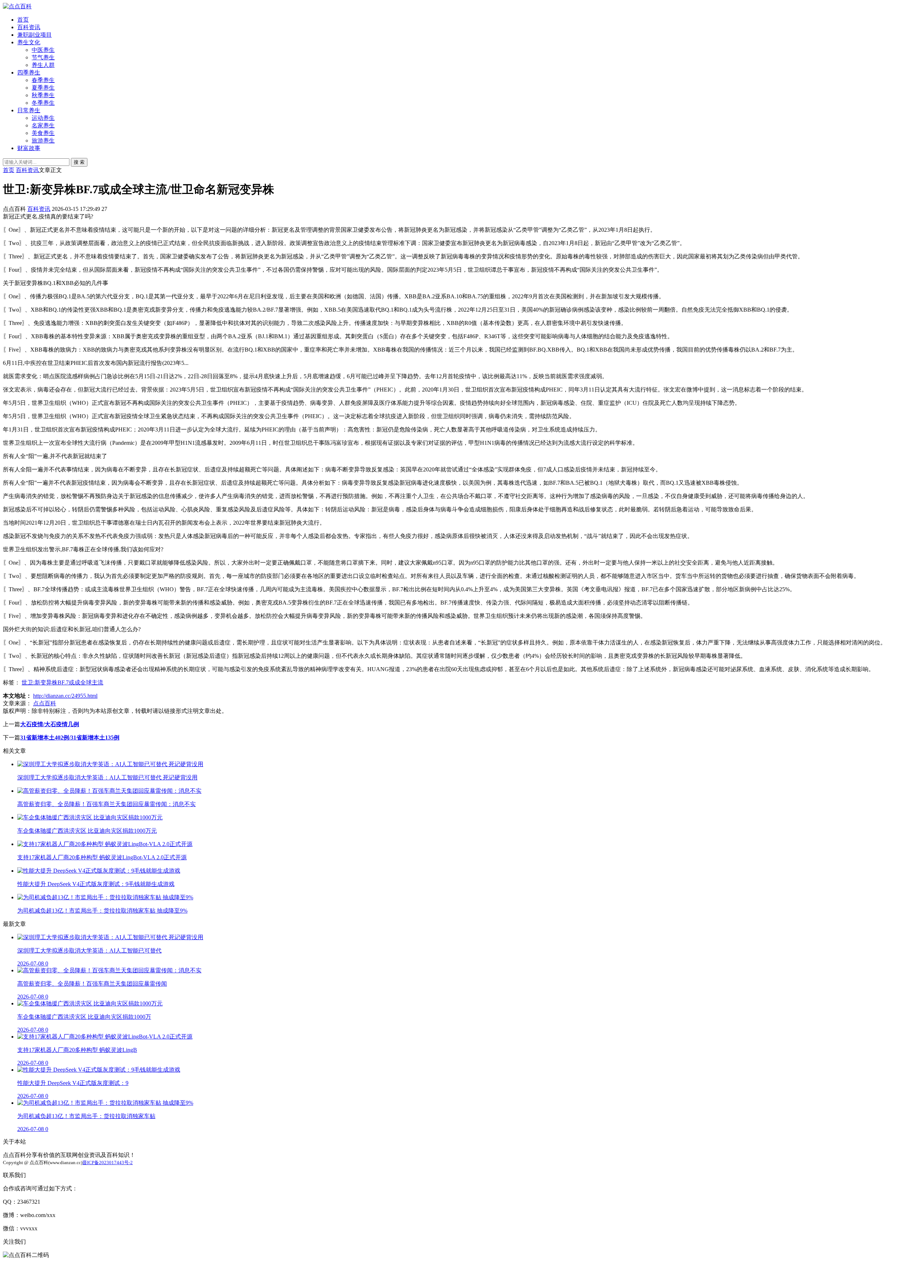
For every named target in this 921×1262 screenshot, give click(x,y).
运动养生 (43, 118)
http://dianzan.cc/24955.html (65, 696)
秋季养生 (43, 95)
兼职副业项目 (34, 35)
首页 (23, 20)
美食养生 (43, 133)
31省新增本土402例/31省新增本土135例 (69, 737)
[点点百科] (17, 6)
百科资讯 (28, 27)
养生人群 (43, 65)
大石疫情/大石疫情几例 (49, 724)
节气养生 (43, 57)
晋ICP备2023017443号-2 (107, 1162)
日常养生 (28, 110)
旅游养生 (43, 140)
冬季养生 (43, 103)
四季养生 (28, 72)
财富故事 (28, 148)
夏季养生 (43, 88)
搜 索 (79, 162)
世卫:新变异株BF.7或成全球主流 (62, 682)
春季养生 (43, 80)
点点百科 (44, 703)
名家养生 (43, 125)
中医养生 (43, 50)
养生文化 (28, 42)
